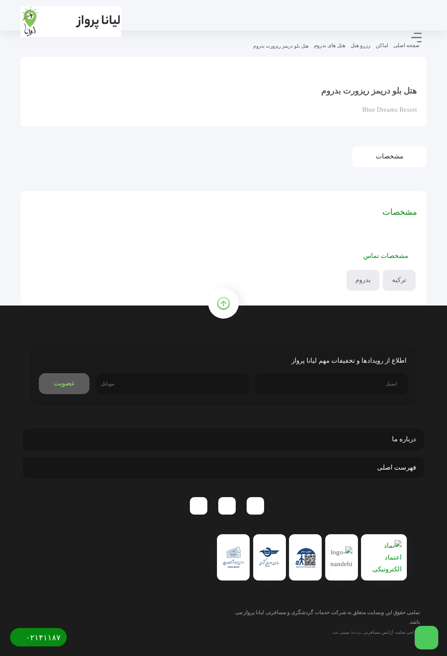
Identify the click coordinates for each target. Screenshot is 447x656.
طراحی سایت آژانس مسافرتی (391, 632)
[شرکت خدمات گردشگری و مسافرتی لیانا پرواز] (71, 22)
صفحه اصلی (406, 45)
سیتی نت (341, 632)
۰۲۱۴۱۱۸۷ (42, 637)
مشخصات (389, 156)
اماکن (382, 45)
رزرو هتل (361, 45)
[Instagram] (227, 506)
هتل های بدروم (329, 45)
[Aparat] (198, 506)
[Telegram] (255, 506)
